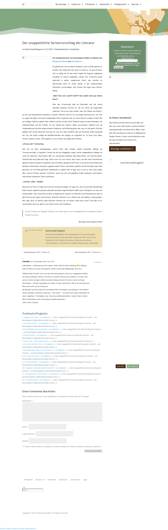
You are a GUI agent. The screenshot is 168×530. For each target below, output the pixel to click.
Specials (135, 4)
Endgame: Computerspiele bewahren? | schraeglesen (45, 368)
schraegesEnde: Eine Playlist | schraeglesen (42, 374)
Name (25, 427)
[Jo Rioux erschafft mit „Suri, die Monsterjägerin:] (115, 351)
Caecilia (25, 261)
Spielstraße (104, 4)
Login (85, 480)
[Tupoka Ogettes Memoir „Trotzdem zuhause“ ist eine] (140, 173)
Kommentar (27, 401)
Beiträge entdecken (121, 148)
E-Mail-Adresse (28, 434)
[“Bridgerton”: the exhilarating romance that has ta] (115, 359)
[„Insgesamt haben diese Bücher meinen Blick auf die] (127, 359)
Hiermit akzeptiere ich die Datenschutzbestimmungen (127, 64)
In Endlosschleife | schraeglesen (36, 362)
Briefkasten (28, 480)
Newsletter (52, 480)
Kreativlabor (74, 49)
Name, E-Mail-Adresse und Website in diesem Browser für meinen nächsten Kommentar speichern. (63, 446)
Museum (39, 480)
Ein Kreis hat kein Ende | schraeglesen (39, 344)
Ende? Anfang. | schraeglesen (35, 335)
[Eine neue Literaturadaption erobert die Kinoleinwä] (140, 359)
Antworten (98, 262)
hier (136, 56)
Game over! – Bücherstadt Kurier (36, 341)
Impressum (63, 480)
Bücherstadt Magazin (34, 49)
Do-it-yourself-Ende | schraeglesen (37, 356)
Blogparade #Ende (60, 61)
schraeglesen (76, 61)
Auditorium (75, 4)
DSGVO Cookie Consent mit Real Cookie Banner (18, 528)
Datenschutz (75, 480)
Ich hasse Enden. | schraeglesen (36, 323)
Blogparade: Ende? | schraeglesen (37, 317)
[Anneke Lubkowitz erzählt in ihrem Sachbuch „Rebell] (140, 351)
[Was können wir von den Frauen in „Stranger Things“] (127, 351)
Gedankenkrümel (62, 49)
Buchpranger (61, 4)
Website (25, 441)
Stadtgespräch (120, 4)
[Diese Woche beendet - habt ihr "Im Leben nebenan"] (127, 173)
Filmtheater (90, 4)
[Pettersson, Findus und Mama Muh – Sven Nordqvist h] (115, 258)
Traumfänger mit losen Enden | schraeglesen (41, 329)
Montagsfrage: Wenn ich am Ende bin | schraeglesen (44, 350)
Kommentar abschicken (93, 451)
